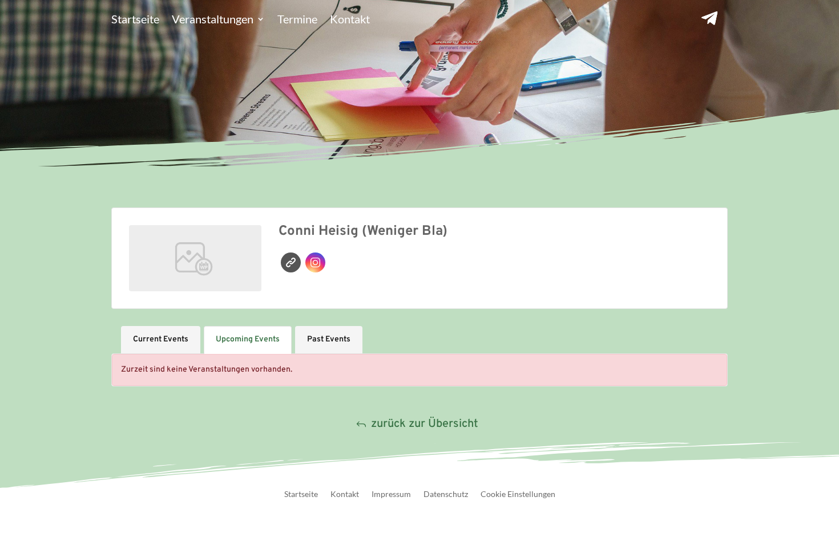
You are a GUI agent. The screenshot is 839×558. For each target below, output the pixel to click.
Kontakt (350, 20)
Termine (297, 20)
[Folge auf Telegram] (709, 18)
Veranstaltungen (212, 20)
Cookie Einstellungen (518, 494)
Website (291, 262)
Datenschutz (445, 494)
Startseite (135, 20)
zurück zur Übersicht (424, 424)
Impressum (391, 494)
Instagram (315, 262)
